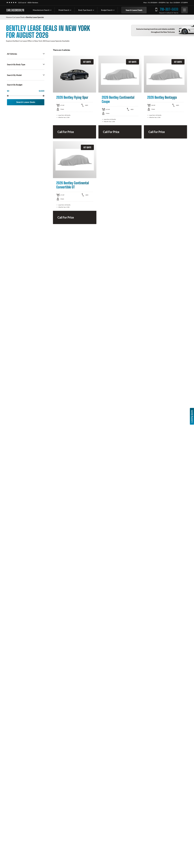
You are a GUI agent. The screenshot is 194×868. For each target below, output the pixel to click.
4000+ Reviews (32, 2)
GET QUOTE (87, 62)
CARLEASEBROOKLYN (15, 10)
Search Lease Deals (134, 10)
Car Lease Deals (18, 17)
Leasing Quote (192, 416)
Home (8, 17)
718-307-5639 (169, 9)
